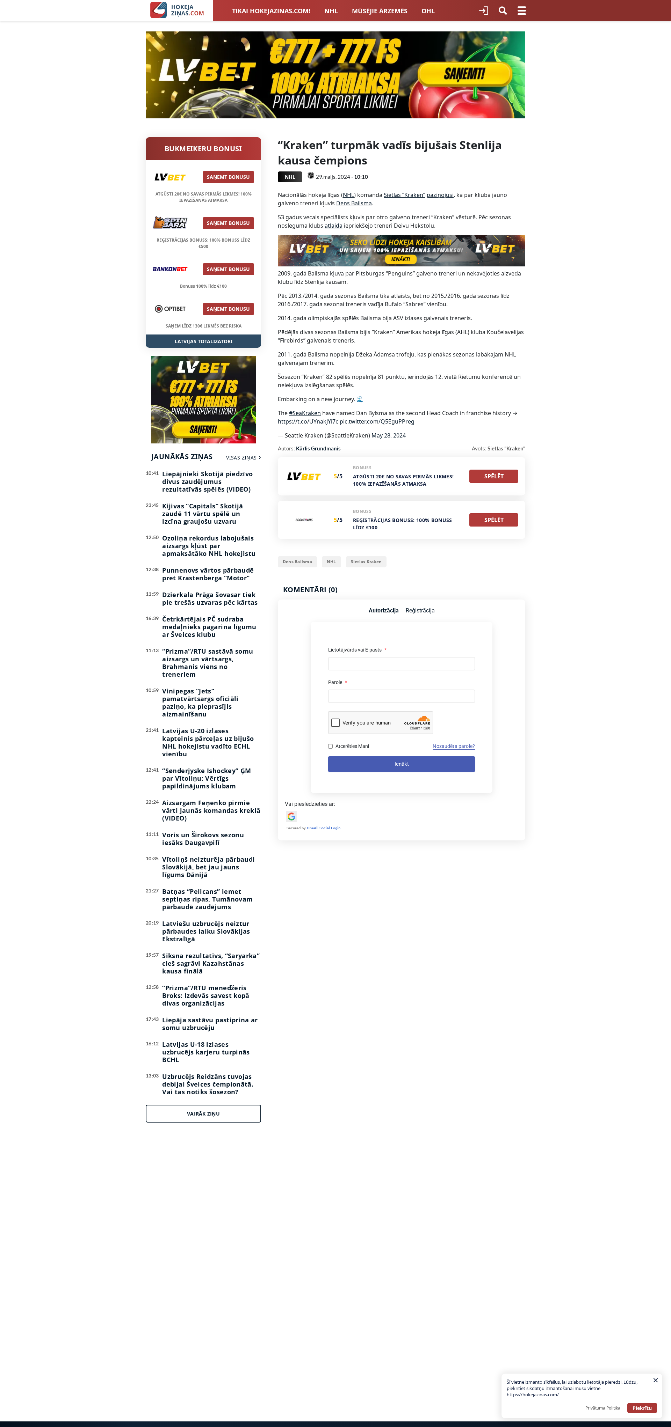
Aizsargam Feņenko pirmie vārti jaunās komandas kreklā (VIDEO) (211, 810)
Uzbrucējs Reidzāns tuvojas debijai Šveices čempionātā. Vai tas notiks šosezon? (207, 1084)
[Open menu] (522, 11)
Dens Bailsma (354, 203)
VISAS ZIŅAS (241, 457)
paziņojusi (440, 195)
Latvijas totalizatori (203, 341)
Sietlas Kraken (366, 562)
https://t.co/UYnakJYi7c (308, 421)
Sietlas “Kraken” (404, 195)
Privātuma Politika (602, 1408)
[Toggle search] (503, 10)
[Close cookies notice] (655, 1380)
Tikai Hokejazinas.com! (271, 11)
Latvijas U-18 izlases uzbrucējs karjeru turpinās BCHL (206, 1052)
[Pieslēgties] (483, 11)
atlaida (333, 225)
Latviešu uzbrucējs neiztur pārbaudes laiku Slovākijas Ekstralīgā (206, 931)
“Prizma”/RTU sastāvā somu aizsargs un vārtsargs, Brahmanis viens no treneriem (207, 662)
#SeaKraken (305, 413)
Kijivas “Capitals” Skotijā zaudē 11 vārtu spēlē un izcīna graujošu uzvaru (202, 513)
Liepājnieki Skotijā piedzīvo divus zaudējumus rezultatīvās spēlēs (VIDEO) (207, 481)
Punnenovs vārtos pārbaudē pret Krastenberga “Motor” (208, 574)
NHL (331, 11)
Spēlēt (494, 476)
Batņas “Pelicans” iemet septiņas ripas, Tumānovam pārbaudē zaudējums (207, 899)
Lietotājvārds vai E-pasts (357, 650)
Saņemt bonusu (228, 177)
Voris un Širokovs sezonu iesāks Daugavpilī (203, 838)
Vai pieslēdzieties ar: (310, 804)
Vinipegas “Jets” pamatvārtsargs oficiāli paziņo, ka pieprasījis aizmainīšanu (200, 702)
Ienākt (402, 764)
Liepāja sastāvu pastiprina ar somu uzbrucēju (210, 1023)
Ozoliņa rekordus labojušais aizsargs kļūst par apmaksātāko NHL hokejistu (208, 545)
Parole (337, 682)
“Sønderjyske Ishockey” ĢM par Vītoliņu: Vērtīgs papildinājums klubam (206, 778)
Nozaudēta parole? (454, 746)
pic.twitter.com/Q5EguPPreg (377, 421)
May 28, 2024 (388, 435)
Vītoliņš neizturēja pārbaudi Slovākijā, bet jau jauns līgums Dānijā (208, 866)
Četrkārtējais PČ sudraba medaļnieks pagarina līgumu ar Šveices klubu (209, 626)
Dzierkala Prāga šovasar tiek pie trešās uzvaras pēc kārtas (210, 598)
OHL (428, 11)
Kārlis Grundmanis (318, 448)
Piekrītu (642, 1408)
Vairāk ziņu (203, 1113)
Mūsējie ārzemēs (379, 11)
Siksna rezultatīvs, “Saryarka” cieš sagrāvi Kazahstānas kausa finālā (211, 963)
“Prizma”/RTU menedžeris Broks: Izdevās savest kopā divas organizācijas (205, 995)
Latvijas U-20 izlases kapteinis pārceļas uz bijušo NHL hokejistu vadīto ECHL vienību (208, 742)
